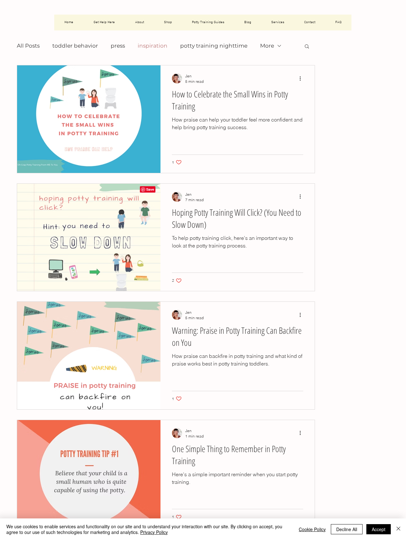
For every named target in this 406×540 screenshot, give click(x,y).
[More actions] (302, 78)
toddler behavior (75, 46)
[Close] (398, 529)
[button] (307, 46)
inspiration (152, 46)
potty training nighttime (213, 46)
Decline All (346, 529)
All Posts (28, 46)
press (118, 46)
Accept (378, 529)
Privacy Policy (154, 532)
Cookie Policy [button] (312, 529)
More (267, 46)
